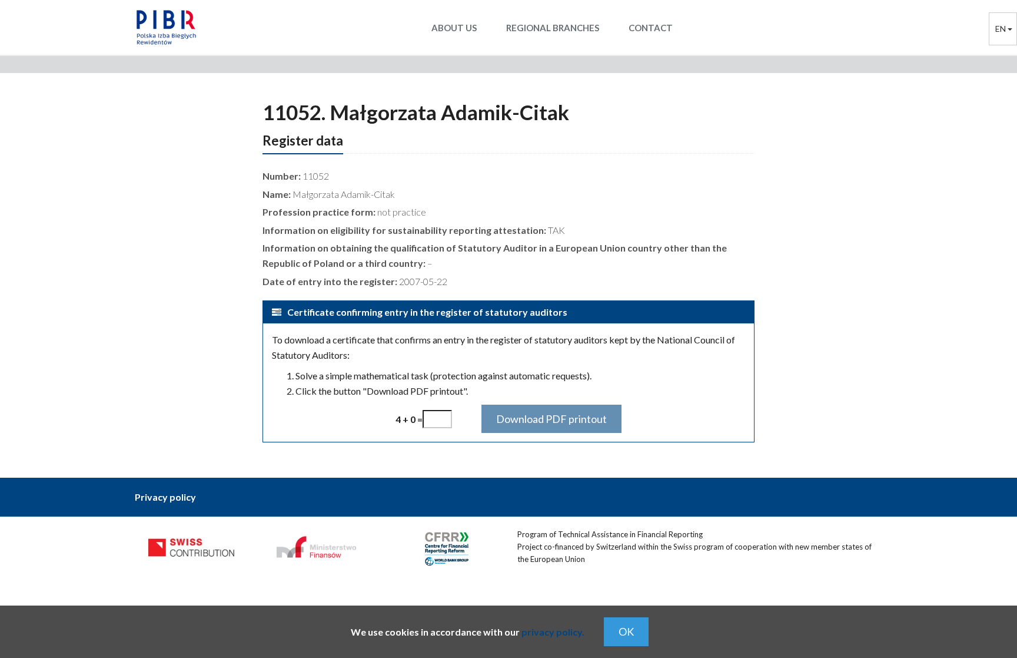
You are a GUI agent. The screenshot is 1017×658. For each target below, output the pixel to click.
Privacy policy (165, 496)
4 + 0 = (409, 419)
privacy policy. (552, 631)
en (1001, 29)
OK (626, 631)
